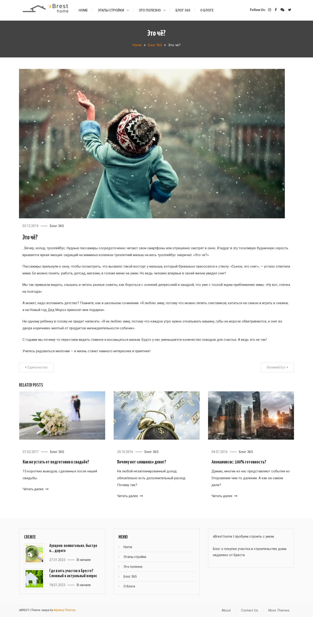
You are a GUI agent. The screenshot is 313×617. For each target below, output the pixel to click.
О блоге (207, 10)
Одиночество (37, 367)
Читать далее (33, 489)
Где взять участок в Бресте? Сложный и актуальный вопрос (73, 573)
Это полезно (150, 10)
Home (83, 10)
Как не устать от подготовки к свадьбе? (56, 462)
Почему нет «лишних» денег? (141, 462)
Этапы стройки (111, 10)
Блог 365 (183, 10)
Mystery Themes (64, 610)
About (226, 610)
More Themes (278, 610)
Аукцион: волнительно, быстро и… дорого (73, 548)
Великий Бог (276, 367)
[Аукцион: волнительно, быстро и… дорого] (34, 553)
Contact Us (249, 610)
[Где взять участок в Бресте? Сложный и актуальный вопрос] (34, 578)
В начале (84, 560)
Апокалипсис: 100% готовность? (238, 462)
